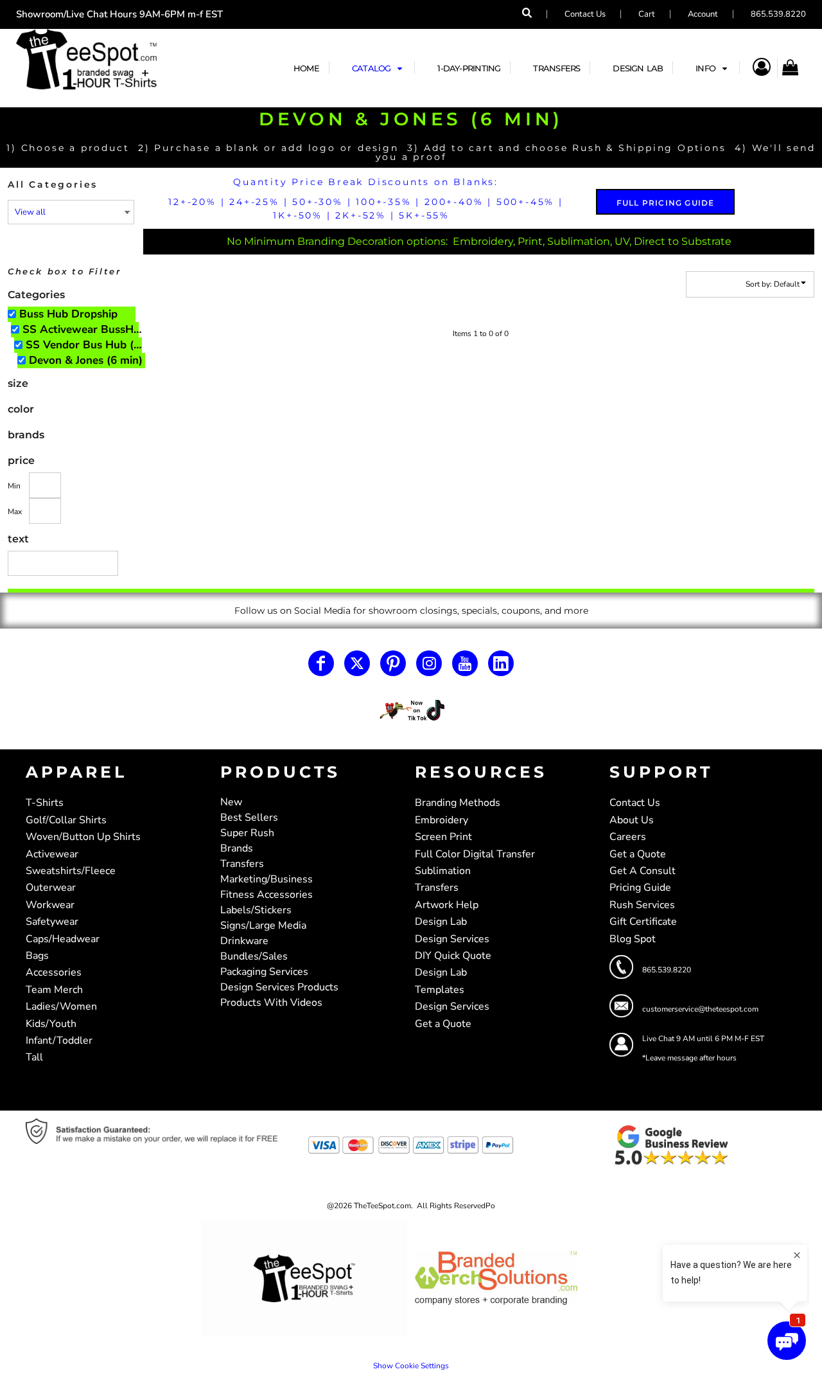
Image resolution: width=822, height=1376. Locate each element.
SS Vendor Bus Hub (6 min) (89, 345)
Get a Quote (443, 1024)
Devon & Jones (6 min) (86, 360)
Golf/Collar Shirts (66, 820)
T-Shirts (45, 803)
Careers (627, 837)
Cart (646, 14)
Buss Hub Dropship (68, 314)
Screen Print (443, 837)
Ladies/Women (61, 1006)
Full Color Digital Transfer (475, 854)
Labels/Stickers (256, 910)
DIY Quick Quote (453, 956)
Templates (439, 990)
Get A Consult (642, 871)
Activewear (52, 854)
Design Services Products (279, 987)
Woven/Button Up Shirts (83, 837)
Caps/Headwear (63, 939)
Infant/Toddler (59, 1040)
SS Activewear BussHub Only (86, 329)
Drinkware (244, 941)
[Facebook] (321, 663)
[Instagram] (429, 663)
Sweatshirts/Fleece (71, 871)
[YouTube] (465, 663)
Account (703, 14)
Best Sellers (249, 817)
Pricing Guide (640, 887)
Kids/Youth (51, 1024)
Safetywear (52, 922)
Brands (236, 848)
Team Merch (54, 990)
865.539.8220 (778, 14)
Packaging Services (264, 972)
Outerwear (51, 887)
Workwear (50, 905)
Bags (37, 956)
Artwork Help (446, 905)
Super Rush (247, 833)
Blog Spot (632, 939)
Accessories (54, 972)
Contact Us (585, 14)
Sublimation (443, 871)
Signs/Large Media (263, 925)
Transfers (242, 864)
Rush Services (642, 905)
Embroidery (441, 820)
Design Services (452, 939)
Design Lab (441, 922)
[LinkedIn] (501, 663)
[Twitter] (357, 663)
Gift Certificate (643, 922)
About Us (631, 820)
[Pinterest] (393, 663)
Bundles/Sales (254, 956)
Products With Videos (271, 1003)
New (231, 802)
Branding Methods (457, 803)
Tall (34, 1057)
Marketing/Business (266, 879)
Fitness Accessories (266, 895)
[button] (378, 68)
